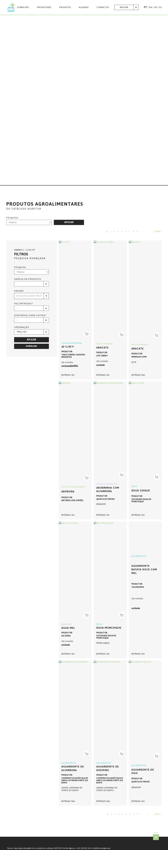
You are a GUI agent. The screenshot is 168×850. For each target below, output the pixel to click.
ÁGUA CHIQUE (140, 490)
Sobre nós (23, 7)
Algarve (84, 7)
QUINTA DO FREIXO (105, 499)
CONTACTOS (102, 7)
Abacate (102, 347)
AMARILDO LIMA (139, 357)
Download (31, 346)
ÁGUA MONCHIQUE (108, 627)
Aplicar (69, 222)
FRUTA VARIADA (104, 344)
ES (160, 7)
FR (155, 7)
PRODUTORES (44, 7)
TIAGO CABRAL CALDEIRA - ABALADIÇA (73, 356)
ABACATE (137, 348)
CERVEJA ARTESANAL (71, 343)
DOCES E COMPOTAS (106, 484)
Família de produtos (27, 279)
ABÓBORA (67, 491)
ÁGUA (134, 486)
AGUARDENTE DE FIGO (142, 771)
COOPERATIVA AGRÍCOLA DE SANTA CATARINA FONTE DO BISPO (74, 780)
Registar (124, 7)
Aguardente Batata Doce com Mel (144, 569)
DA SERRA (66, 636)
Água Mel (68, 627)
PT (145, 7)
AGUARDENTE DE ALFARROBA (72, 768)
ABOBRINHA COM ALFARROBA (107, 489)
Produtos (65, 7)
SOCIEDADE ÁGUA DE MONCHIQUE (141, 500)
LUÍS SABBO (101, 356)
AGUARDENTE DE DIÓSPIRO (107, 768)
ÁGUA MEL (66, 624)
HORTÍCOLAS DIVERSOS (73, 487)
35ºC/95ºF (67, 346)
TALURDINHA (137, 587)
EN (150, 7)
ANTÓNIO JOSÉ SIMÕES (72, 500)
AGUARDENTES (138, 556)
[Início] (11, 7)
